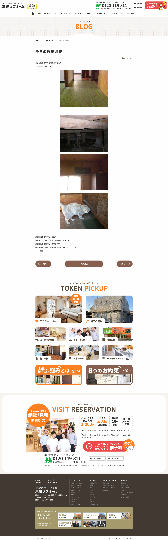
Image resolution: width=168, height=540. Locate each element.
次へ (123, 264)
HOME (37, 480)
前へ (45, 264)
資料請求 (38, 482)
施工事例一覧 (93, 483)
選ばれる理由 (105, 483)
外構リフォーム (75, 502)
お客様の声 (124, 490)
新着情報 (123, 495)
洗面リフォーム (75, 495)
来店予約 (51, 480)
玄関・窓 (92, 495)
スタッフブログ (125, 488)
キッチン (92, 485)
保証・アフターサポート (108, 488)
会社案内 (123, 483)
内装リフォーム (75, 497)
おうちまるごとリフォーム (78, 488)
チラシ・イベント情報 (127, 492)
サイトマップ (128, 538)
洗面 (91, 492)
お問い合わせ (52, 482)
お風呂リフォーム (75, 490)
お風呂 (91, 488)
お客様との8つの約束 (108, 485)
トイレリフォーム (75, 492)
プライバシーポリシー (114, 538)
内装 (91, 499)
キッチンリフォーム (76, 485)
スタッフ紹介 (124, 485)
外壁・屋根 (74, 499)
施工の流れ (105, 490)
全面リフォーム (94, 502)
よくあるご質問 (125, 497)
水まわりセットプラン (76, 483)
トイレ (91, 490)
